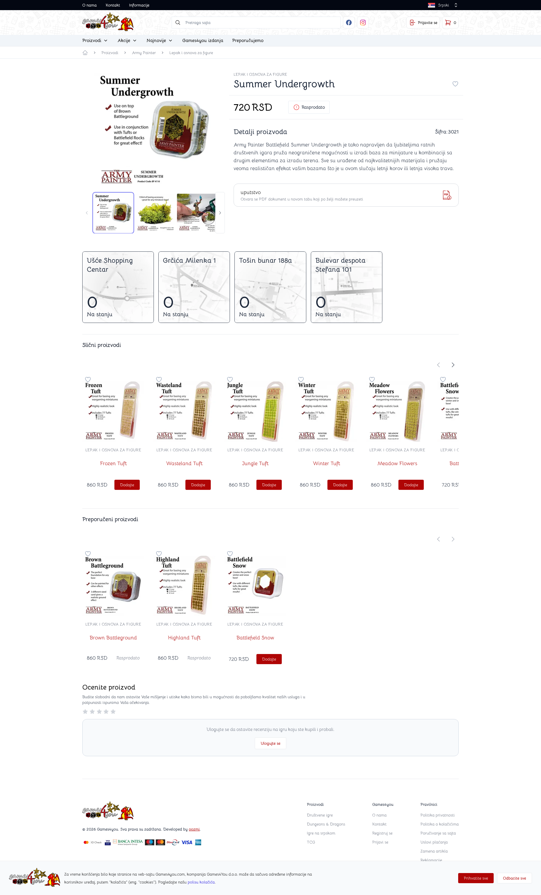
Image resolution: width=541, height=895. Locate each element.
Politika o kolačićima (439, 824)
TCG (311, 842)
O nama (89, 5)
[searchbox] (256, 22)
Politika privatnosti (437, 815)
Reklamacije (431, 860)
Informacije (139, 5)
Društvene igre (320, 815)
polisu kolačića (201, 882)
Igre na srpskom (321, 833)
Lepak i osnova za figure (191, 52)
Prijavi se (380, 842)
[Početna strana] (85, 52)
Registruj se (382, 833)
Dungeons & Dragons (326, 824)
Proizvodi (109, 52)
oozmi (194, 829)
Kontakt (113, 5)
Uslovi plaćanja (434, 842)
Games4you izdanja (202, 40)
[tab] (113, 213)
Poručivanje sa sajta (438, 833)
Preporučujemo (247, 40)
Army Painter (144, 52)
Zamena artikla (434, 851)
